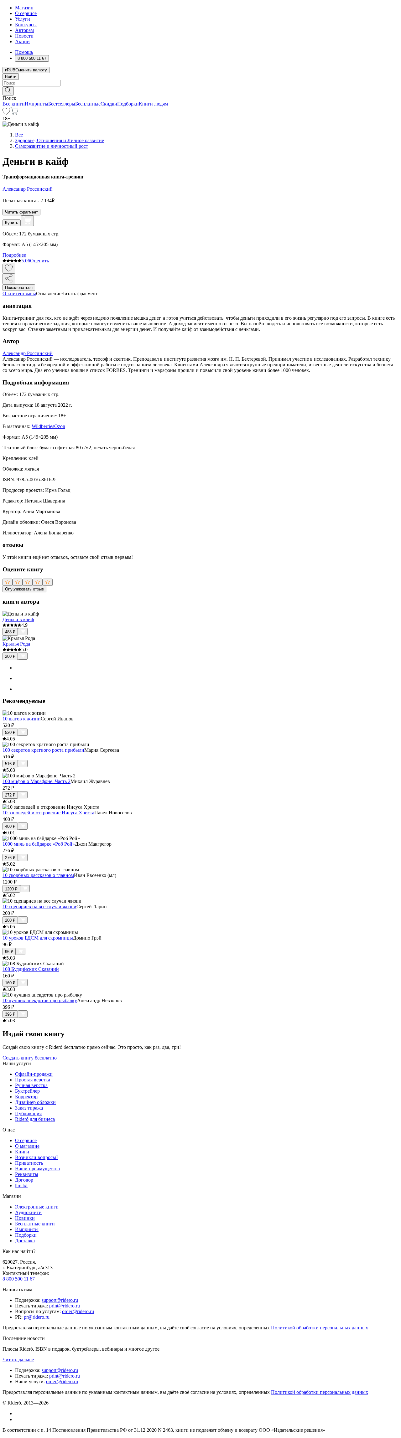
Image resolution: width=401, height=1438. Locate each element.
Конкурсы (26, 24)
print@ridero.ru (64, 1305)
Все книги (14, 103)
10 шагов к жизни (22, 718)
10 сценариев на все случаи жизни (39, 906)
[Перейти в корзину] (14, 113)
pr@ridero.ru (36, 1317)
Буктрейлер (27, 1091)
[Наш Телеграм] (17, 1419)
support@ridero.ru (60, 1300)
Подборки (128, 103)
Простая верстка (32, 1079)
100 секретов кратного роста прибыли (43, 750)
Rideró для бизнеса (35, 1119)
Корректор (26, 1096)
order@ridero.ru (78, 1311)
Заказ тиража (29, 1108)
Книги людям (153, 103)
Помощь (24, 52)
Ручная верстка (31, 1085)
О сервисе (26, 13)
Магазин (24, 7)
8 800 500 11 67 (19, 1278)
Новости (24, 36)
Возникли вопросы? (36, 1157)
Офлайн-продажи (34, 1074)
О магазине (27, 1146)
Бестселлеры (61, 103)
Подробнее (14, 255)
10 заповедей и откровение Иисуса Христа (48, 812)
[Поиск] (8, 90)
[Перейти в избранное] (6, 113)
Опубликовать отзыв (24, 589)
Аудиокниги (28, 1212)
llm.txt (21, 1185)
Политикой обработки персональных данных (319, 1327)
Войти (10, 76)
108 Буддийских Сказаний (31, 969)
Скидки (109, 103)
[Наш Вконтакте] (18, 1413)
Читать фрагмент (21, 212)
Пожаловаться (19, 287)
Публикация (28, 1113)
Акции (22, 41)
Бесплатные (88, 103)
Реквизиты (26, 1174)
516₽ (10, 763)
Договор (24, 1180)
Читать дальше (18, 1359)
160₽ (10, 983)
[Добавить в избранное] (9, 268)
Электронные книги (37, 1206)
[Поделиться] (9, 278)
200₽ (10, 656)
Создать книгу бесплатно (30, 1057)
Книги (22, 1151)
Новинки (25, 1218)
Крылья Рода (16, 644)
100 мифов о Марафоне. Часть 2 (36, 781)
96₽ (9, 951)
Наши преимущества (37, 1168)
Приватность (29, 1163)
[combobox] (200, 83)
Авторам (24, 30)
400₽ (10, 826)
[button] (200, 90)
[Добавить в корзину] (27, 220)
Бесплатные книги (35, 1223)
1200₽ (11, 889)
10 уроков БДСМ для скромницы (38, 938)
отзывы (28, 293)
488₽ (10, 632)
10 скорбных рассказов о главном (38, 875)
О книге (11, 293)
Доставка (25, 1240)
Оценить (39, 260)
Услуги (22, 19)
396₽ (10, 1014)
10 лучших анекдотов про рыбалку (40, 1000)
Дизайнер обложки (35, 1102)
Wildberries (43, 426)
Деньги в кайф (18, 619)
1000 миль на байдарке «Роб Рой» (39, 844)
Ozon (59, 426)
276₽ (10, 857)
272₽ (10, 795)
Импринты (36, 103)
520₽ (10, 732)
